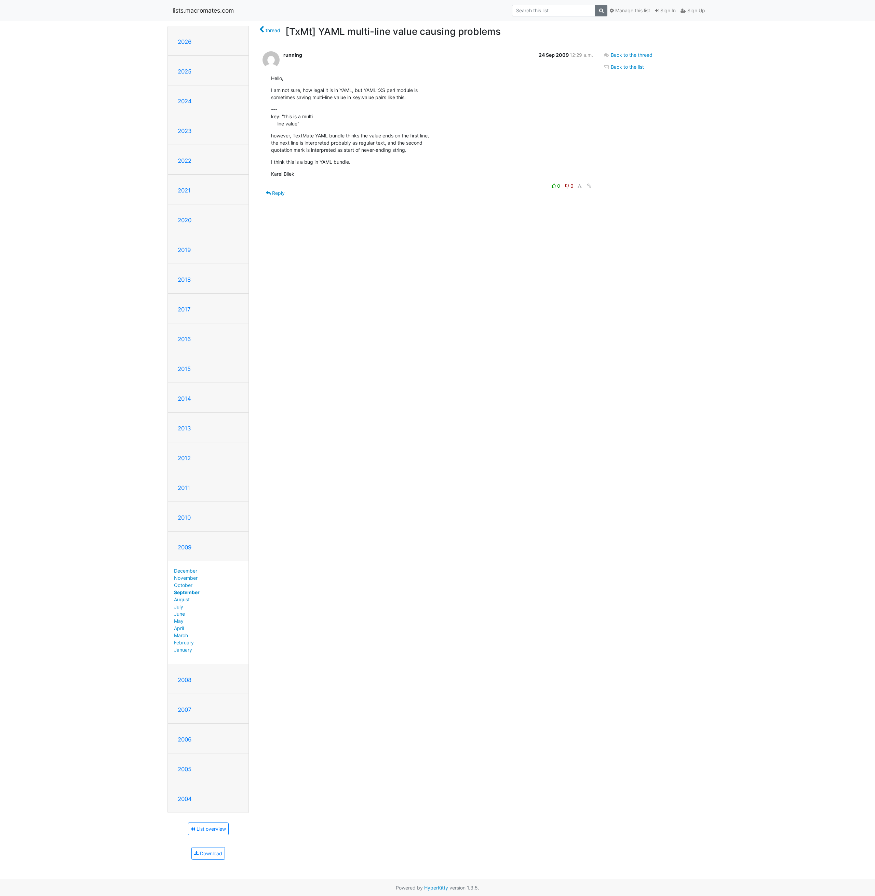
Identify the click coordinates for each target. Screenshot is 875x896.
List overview (210, 829)
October (183, 585)
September (187, 592)
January (183, 650)
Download (210, 853)
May (179, 621)
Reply (278, 193)
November (186, 578)
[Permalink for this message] (589, 186)
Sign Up (695, 10)
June (179, 614)
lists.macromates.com (203, 10)
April (179, 628)
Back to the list (626, 67)
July (178, 607)
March (181, 635)
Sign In (667, 10)
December (185, 571)
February (184, 642)
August (182, 599)
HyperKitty (436, 888)
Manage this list (632, 10)
